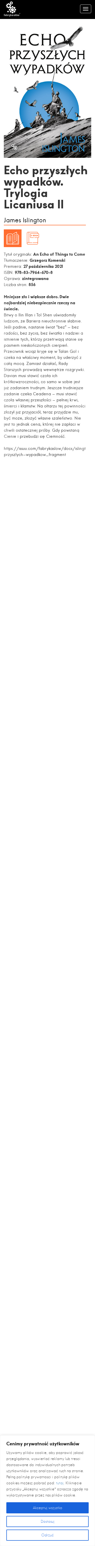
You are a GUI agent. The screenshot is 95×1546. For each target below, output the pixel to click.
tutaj (60, 1483)
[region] (47, 1490)
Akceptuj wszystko (47, 1508)
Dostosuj (47, 1521)
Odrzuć (47, 1535)
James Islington (25, 220)
